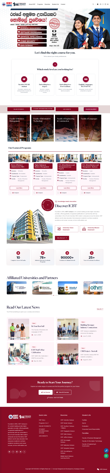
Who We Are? (61, 238)
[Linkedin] (105, 4)
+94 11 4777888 (58, 397)
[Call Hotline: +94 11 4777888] (106, 450)
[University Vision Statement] (59, 229)
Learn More (13, 137)
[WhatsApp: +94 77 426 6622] (106, 456)
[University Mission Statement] (84, 229)
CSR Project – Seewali (89, 351)
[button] (8, 288)
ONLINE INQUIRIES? (91, 109)
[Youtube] (108, 4)
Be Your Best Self (37, 326)
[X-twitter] (24, 451)
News (34, 323)
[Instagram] (103, 4)
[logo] (13, 6)
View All (99, 309)
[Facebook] (100, 4)
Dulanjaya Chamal (79, 469)
